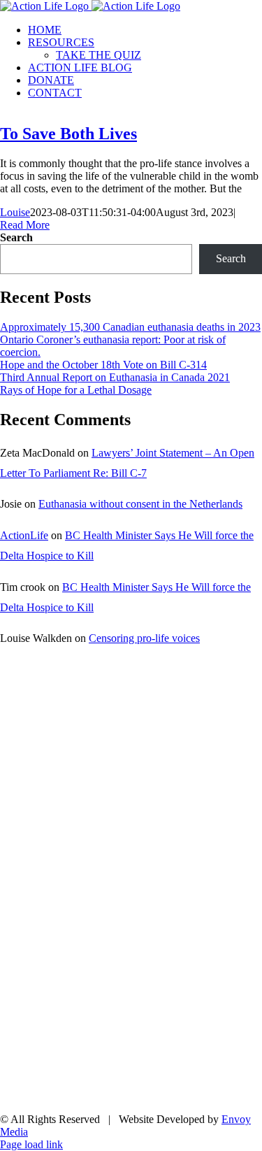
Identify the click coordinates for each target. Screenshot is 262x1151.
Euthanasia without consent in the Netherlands (140, 504)
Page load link (31, 1144)
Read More (25, 225)
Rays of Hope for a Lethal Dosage (76, 390)
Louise (15, 212)
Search (16, 237)
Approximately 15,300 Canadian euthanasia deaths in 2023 (130, 327)
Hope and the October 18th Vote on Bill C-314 (103, 365)
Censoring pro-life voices (144, 638)
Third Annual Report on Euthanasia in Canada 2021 (115, 377)
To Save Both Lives (68, 133)
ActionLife (24, 535)
